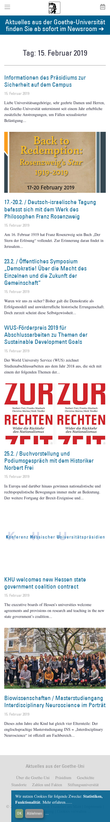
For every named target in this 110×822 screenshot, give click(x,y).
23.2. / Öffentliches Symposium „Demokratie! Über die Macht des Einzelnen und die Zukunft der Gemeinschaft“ (45, 272)
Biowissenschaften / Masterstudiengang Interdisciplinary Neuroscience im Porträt (54, 701)
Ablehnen (34, 813)
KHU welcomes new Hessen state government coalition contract (45, 583)
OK (19, 813)
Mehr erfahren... (56, 802)
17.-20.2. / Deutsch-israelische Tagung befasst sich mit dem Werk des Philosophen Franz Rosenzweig (50, 209)
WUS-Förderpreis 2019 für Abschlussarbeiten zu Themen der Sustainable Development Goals (45, 335)
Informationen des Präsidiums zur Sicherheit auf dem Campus (45, 81)
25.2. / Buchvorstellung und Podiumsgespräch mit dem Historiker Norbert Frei (49, 460)
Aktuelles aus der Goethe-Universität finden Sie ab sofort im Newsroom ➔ (55, 25)
